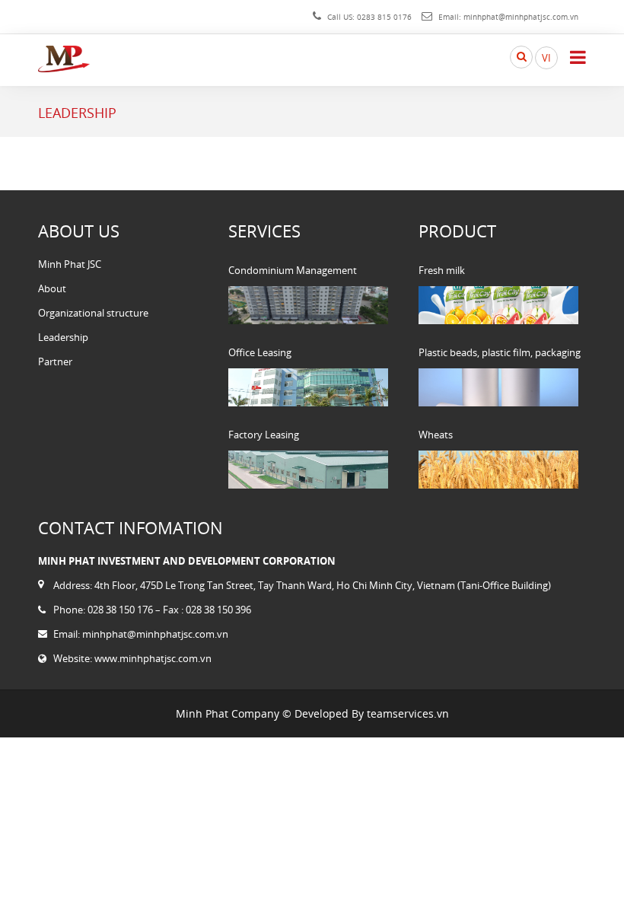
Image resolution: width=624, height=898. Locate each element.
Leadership (63, 337)
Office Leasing (259, 352)
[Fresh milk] (498, 305)
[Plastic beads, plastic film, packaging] (498, 387)
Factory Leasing (263, 434)
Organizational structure (93, 313)
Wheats (436, 434)
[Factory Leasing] (308, 470)
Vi (546, 58)
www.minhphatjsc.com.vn (153, 658)
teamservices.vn (408, 713)
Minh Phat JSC (69, 264)
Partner (55, 361)
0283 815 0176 (384, 16)
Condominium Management (292, 270)
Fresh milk (442, 270)
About (52, 288)
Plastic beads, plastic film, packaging (500, 352)
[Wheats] (498, 470)
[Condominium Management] (308, 305)
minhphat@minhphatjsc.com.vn (520, 16)
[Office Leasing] (308, 387)
